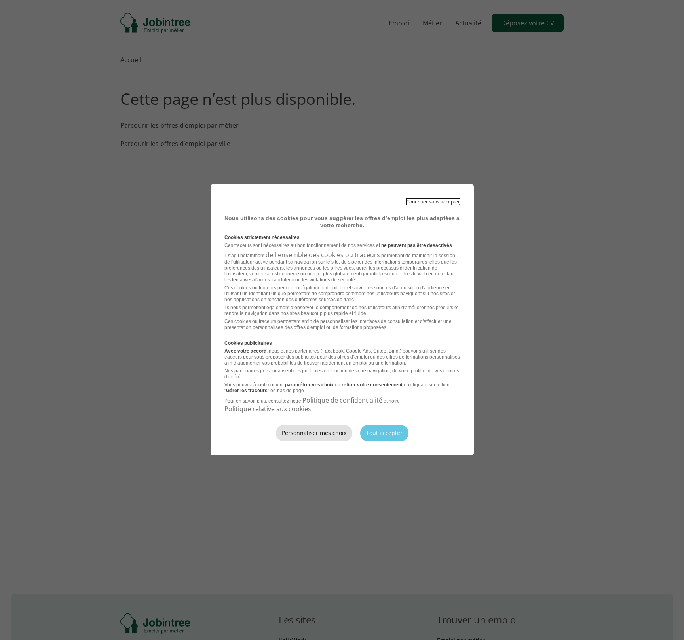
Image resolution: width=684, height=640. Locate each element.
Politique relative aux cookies (267, 409)
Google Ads (358, 351)
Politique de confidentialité (342, 400)
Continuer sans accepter (433, 201)
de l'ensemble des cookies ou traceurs (323, 255)
